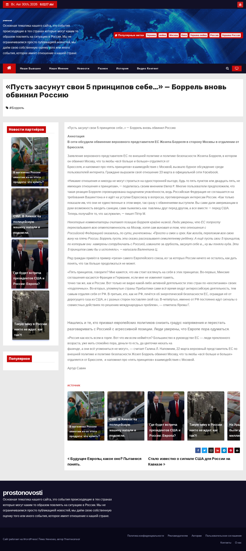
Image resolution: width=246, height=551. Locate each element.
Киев (184, 35)
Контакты (225, 542)
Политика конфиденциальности (145, 536)
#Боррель (16, 108)
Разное (103, 68)
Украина (151, 35)
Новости (83, 68)
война (162, 35)
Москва (174, 35)
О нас (238, 542)
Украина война (198, 35)
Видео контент (148, 68)
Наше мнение (59, 68)
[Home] (9, 68)
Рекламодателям (178, 536)
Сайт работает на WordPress (20, 539)
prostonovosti (7, 20)
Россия (214, 35)
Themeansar (72, 539)
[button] (227, 68)
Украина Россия (231, 35)
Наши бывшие (30, 68)
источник (73, 385)
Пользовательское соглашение (223, 536)
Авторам (197, 536)
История (122, 68)
